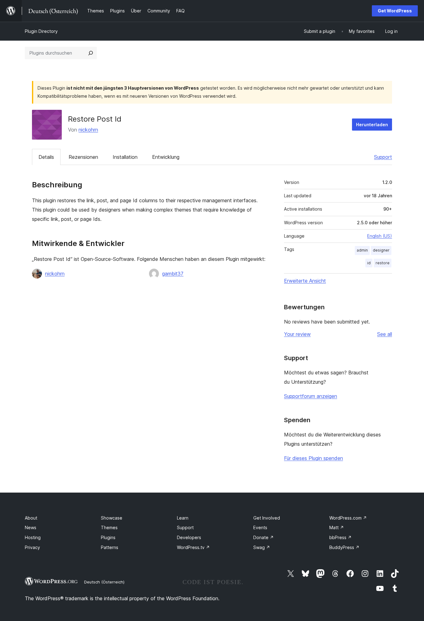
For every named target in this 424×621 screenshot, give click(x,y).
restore (383, 263)
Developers (189, 537)
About (31, 517)
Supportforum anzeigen (310, 396)
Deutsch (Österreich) (104, 581)
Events (260, 527)
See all (384, 334)
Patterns (109, 547)
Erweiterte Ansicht (305, 281)
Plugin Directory (41, 31)
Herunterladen (372, 124)
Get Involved (266, 517)
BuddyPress (344, 547)
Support (383, 157)
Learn (182, 517)
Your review (297, 334)
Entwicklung (165, 157)
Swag (261, 547)
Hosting (33, 537)
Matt (336, 527)
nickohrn (88, 130)
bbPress (340, 537)
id (369, 263)
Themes (109, 527)
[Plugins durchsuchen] (90, 53)
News (30, 527)
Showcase (111, 517)
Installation (125, 157)
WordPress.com (348, 517)
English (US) (379, 236)
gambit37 (172, 273)
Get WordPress (395, 10)
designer (381, 250)
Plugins (108, 537)
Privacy (32, 547)
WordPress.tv (193, 547)
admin (362, 250)
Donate (263, 537)
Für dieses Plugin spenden (313, 458)
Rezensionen (83, 157)
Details (46, 157)
